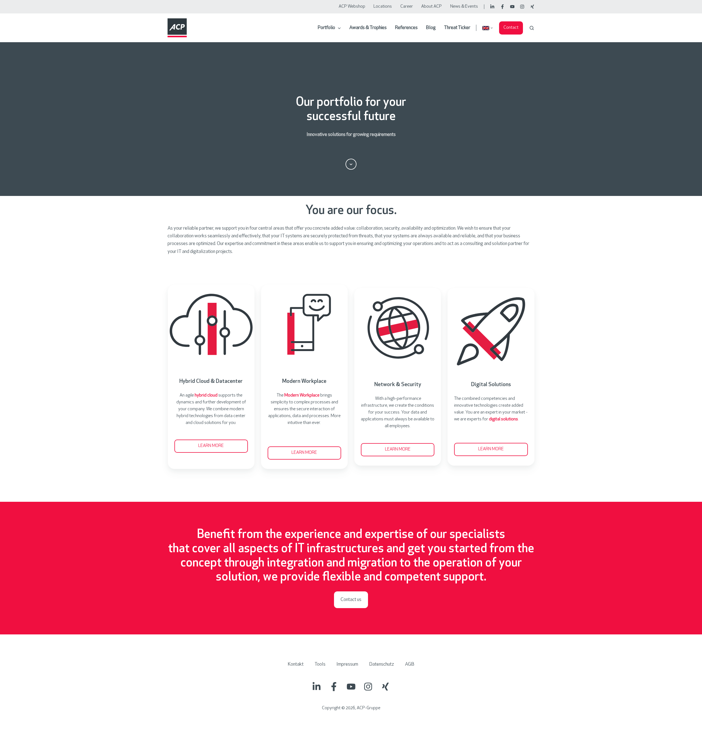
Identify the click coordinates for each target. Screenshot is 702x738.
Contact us (351, 599)
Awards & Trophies (368, 27)
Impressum (347, 664)
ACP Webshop (352, 6)
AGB (409, 664)
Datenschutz (381, 664)
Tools (320, 664)
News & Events (464, 6)
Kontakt (296, 664)
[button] (531, 28)
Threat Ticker (457, 27)
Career (406, 6)
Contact (511, 27)
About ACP (431, 6)
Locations (382, 6)
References (406, 27)
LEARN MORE (211, 446)
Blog (431, 27)
